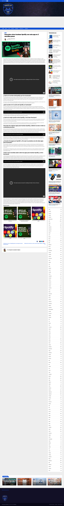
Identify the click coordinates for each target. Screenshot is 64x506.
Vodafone (50, 456)
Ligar (49, 372)
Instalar (50, 354)
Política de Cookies (60, 504)
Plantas (50, 403)
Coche (50, 270)
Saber (49, 429)
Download (50, 303)
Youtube (50, 468)
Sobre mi (26, 28)
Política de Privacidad (51, 504)
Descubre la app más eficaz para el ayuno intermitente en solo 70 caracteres (54, 133)
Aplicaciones (58, 78)
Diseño (50, 299)
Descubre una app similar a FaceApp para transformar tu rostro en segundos (55, 170)
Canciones (50, 258)
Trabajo (50, 454)
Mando (50, 376)
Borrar (50, 246)
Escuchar (50, 313)
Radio (49, 417)
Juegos (50, 366)
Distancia (50, 301)
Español (50, 317)
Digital (50, 295)
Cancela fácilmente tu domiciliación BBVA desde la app (57, 46)
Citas (49, 266)
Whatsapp (50, 460)
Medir (49, 378)
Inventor (50, 358)
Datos (49, 291)
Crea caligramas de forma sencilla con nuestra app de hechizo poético (56, 81)
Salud (49, 431)
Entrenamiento (51, 309)
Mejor (49, 479)
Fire (49, 321)
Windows (50, 464)
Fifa (49, 319)
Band (49, 238)
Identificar (50, 346)
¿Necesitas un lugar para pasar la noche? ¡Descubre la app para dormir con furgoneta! (55, 96)
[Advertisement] (32, 22)
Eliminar (50, 305)
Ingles (49, 350)
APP (9, 28)
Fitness (50, 323)
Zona (49, 470)
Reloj (49, 421)
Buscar (50, 248)
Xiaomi (53, 63)
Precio (50, 411)
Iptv (49, 364)
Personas (50, 401)
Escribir (50, 311)
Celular (50, 262)
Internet (50, 356)
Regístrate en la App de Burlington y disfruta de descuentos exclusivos (38, 481)
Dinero (50, 297)
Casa (49, 260)
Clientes (50, 268)
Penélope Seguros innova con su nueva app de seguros (23, 481)
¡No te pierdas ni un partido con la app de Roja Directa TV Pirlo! (57, 66)
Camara (50, 252)
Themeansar (15, 504)
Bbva (56, 47)
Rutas (49, 425)
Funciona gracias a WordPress (5, 504)
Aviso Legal (56, 504)
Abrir (49, 209)
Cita (49, 264)
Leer (49, 368)
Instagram (50, 352)
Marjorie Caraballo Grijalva (11, 38)
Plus (49, 407)
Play (49, 405)
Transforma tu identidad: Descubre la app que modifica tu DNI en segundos (57, 51)
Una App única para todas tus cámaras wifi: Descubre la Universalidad (57, 55)
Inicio (6, 28)
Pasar (49, 399)
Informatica (50, 348)
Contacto (21, 28)
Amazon (50, 213)
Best (49, 242)
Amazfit (50, 211)
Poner (49, 409)
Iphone (12, 28)
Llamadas (50, 374)
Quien (49, 413)
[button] (61, 28)
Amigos (50, 215)
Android (16, 28)
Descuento (50, 293)
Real (49, 419)
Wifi (49, 462)
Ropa (49, 423)
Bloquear (50, 244)
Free (49, 325)
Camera (50, 256)
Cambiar (50, 254)
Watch (49, 458)
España (50, 315)
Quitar (49, 415)
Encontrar (50, 307)
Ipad (49, 360)
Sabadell (50, 427)
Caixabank (50, 250)
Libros (50, 370)
